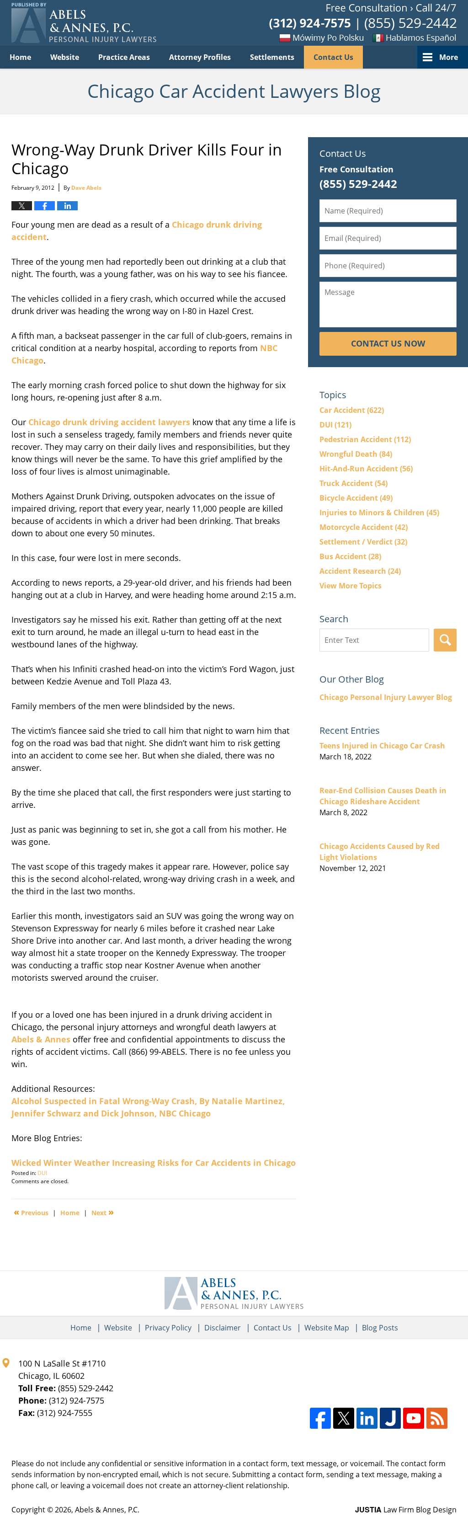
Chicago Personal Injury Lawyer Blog (385, 697)
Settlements (272, 57)
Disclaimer (222, 1328)
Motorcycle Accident (363, 527)
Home (20, 57)
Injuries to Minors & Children (379, 512)
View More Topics (350, 586)
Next (102, 1212)
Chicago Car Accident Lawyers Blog (83, 23)
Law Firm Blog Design (406, 1510)
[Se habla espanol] (410, 37)
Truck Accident (353, 483)
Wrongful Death (355, 454)
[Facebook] (320, 1418)
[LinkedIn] (367, 1418)
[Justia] (390, 1418)
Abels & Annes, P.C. (107, 1510)
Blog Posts (380, 1328)
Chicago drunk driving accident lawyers (109, 422)
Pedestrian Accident (365, 439)
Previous (31, 1212)
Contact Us (333, 57)
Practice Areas (124, 57)
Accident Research (360, 571)
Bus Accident (350, 556)
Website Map (326, 1328)
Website (64, 57)
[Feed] (436, 1418)
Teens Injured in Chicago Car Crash (382, 746)
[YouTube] (413, 1418)
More (448, 57)
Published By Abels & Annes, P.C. (363, 23)
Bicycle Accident (356, 498)
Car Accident (351, 410)
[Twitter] (343, 1418)
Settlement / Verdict (363, 542)
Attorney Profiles (200, 57)
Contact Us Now (388, 343)
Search (445, 640)
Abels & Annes (40, 1039)
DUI (42, 1173)
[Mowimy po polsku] (305, 37)
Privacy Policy (168, 1328)
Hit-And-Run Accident (366, 469)
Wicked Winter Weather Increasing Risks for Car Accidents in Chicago (153, 1162)
